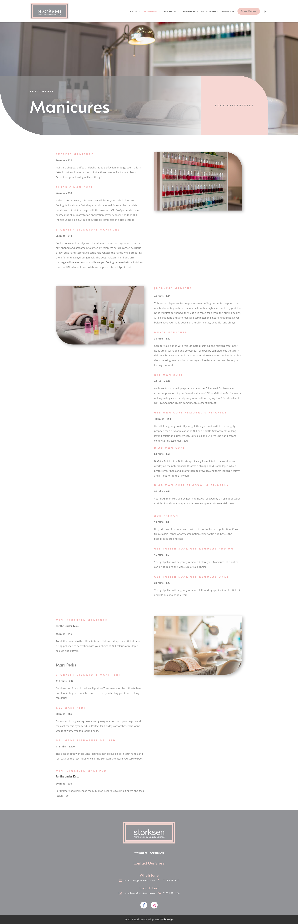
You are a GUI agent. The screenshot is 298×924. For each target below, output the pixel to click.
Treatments (150, 11)
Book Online (248, 11)
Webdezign (166, 919)
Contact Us (227, 11)
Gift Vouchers (209, 11)
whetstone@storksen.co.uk (139, 880)
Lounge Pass (190, 11)
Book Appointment (234, 105)
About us (135, 11)
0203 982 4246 (170, 893)
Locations (170, 11)
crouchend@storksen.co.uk (139, 893)
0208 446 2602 (170, 880)
